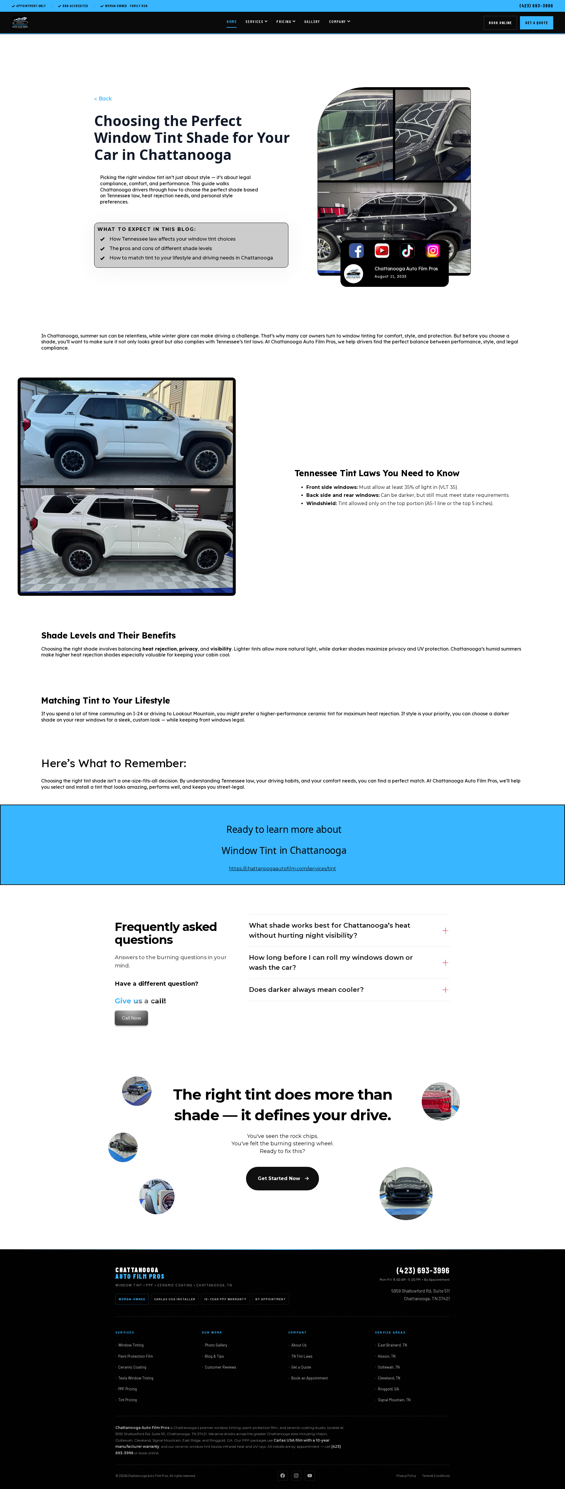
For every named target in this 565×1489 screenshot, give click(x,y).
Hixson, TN (387, 1356)
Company (337, 21)
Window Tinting (131, 1345)
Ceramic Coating (132, 1367)
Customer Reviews (220, 1367)
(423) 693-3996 (536, 5)
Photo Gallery (216, 1345)
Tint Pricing (127, 1399)
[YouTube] (310, 1476)
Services (254, 21)
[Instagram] (296, 1476)
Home (232, 21)
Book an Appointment (309, 1378)
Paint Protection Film (135, 1356)
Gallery (312, 21)
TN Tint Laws (302, 1356)
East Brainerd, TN (392, 1345)
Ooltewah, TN (389, 1367)
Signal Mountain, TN (394, 1399)
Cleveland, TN (389, 1378)
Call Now (131, 1018)
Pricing (283, 21)
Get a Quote (536, 22)
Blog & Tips (214, 1356)
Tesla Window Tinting (135, 1378)
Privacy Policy (406, 1476)
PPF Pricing (127, 1389)
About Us (299, 1345)
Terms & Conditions (436, 1476)
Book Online (500, 22)
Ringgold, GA (388, 1389)
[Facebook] (283, 1476)
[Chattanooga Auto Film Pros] (20, 23)
